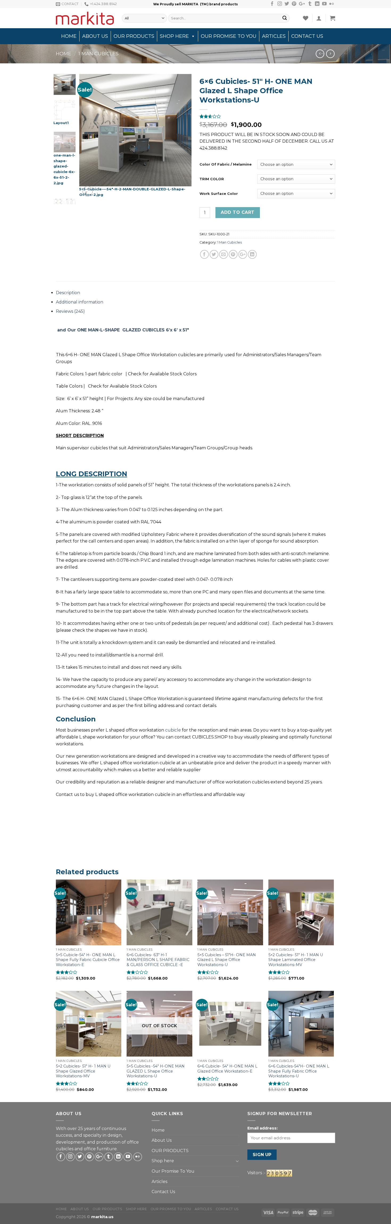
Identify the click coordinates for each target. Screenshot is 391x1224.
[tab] (195, 292)
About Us (95, 36)
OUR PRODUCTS (134, 36)
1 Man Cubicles (98, 54)
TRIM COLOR (211, 179)
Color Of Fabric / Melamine (225, 164)
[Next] (183, 136)
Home (69, 36)
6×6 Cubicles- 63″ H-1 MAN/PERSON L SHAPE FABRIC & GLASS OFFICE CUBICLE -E (158, 959)
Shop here (174, 36)
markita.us (102, 1216)
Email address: (262, 1128)
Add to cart (237, 212)
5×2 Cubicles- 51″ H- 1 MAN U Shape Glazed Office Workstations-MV (83, 1071)
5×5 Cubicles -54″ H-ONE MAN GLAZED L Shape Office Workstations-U (156, 1071)
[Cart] (332, 18)
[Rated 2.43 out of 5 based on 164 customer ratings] (267, 116)
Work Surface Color (218, 193)
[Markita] (85, 18)
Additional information (79, 302)
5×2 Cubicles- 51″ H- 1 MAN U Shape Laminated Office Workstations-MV (295, 959)
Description (68, 292)
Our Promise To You (228, 36)
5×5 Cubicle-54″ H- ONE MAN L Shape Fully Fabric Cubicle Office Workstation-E (88, 959)
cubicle (173, 730)
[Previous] (88, 136)
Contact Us (307, 36)
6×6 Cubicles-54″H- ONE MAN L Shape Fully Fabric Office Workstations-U (298, 1071)
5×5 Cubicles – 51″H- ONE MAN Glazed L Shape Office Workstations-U (226, 959)
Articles (274, 36)
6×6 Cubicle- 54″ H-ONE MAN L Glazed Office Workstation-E (227, 1069)
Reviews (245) (70, 311)
